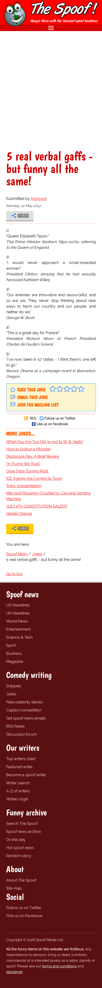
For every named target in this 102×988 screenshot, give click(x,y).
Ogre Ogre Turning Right (27, 471)
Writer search (18, 783)
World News (17, 621)
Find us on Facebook (24, 916)
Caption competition (24, 710)
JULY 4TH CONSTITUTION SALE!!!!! (36, 506)
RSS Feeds (15, 726)
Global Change (19, 513)
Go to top (14, 574)
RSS (32, 418)
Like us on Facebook (52, 424)
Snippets (13, 686)
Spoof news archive (23, 831)
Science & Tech (19, 637)
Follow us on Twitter (59, 418)
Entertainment (18, 629)
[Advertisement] (51, 90)
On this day (16, 839)
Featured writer (19, 767)
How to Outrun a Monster (28, 449)
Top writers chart (21, 759)
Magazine (14, 661)
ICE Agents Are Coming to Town (34, 478)
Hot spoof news (20, 847)
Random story (18, 856)
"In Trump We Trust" (23, 464)
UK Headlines (18, 613)
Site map (14, 888)
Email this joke (32, 397)
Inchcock (39, 198)
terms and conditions (59, 966)
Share (23, 215)
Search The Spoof (22, 823)
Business (14, 653)
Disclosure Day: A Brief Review (32, 456)
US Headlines (18, 605)
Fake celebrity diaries (24, 702)
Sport (11, 645)
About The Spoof (21, 880)
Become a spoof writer (26, 775)
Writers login (17, 799)
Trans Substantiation (24, 486)
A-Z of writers (18, 791)
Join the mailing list (38, 405)
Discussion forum (21, 734)
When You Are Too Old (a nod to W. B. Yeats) (44, 441)
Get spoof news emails (26, 718)
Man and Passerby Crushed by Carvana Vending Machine (48, 496)
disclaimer (14, 972)
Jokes (11, 694)
